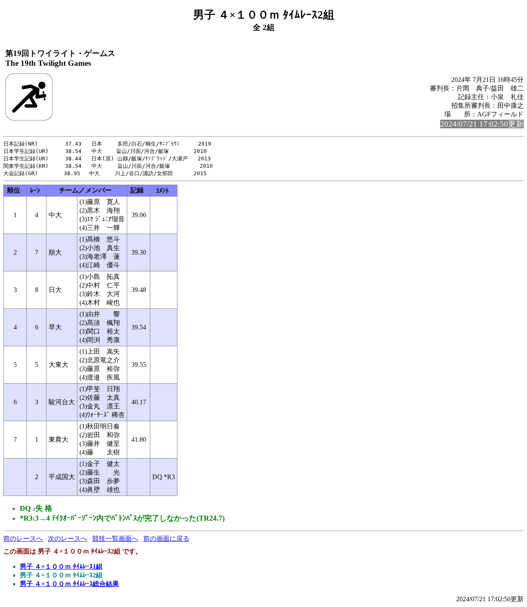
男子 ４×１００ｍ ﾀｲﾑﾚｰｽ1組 (61, 566)
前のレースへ (23, 538)
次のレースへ (67, 538)
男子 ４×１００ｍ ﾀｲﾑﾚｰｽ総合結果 (69, 583)
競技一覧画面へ (115, 538)
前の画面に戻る (166, 538)
